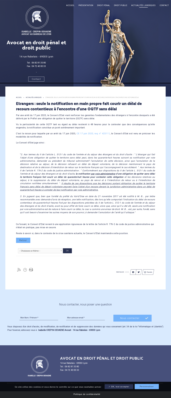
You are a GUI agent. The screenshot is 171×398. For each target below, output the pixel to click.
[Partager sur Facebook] (133, 272)
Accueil (70, 5)
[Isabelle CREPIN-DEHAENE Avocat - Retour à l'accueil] (36, 20)
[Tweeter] (138, 272)
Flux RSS (19, 270)
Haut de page (25, 270)
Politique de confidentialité (86, 394)
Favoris (149, 272)
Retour (23, 240)
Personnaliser (147, 386)
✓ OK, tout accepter (119, 387)
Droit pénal (103, 5)
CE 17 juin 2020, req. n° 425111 (93, 133)
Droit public (120, 5)
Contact (164, 5)
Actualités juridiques (143, 5)
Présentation (86, 5)
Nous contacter (130, 318)
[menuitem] (70, 5)
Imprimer (31, 270)
